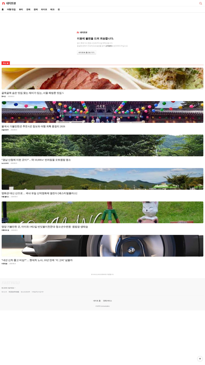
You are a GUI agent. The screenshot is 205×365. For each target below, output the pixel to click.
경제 (36, 9)
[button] (200, 359)
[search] (201, 3)
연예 (28, 9)
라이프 (44, 9)
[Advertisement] (102, 21)
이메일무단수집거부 (37, 292)
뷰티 (21, 9)
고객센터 (108, 46)
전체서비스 (107, 301)
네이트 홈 (97, 301)
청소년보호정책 (25, 292)
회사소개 (4, 292)
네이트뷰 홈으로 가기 (86, 52)
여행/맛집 (11, 9)
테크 (52, 9)
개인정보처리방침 (14, 292)
